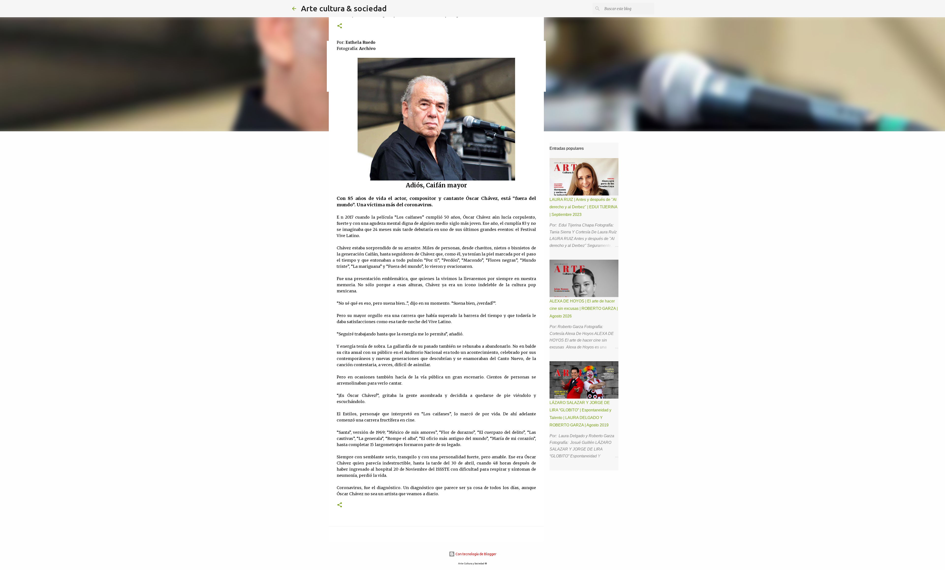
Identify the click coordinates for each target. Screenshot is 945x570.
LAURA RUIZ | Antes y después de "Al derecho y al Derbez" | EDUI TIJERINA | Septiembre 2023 (583, 207)
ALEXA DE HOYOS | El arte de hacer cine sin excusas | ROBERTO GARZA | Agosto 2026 (584, 308)
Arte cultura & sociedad (344, 8)
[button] (340, 26)
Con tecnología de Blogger (475, 554)
